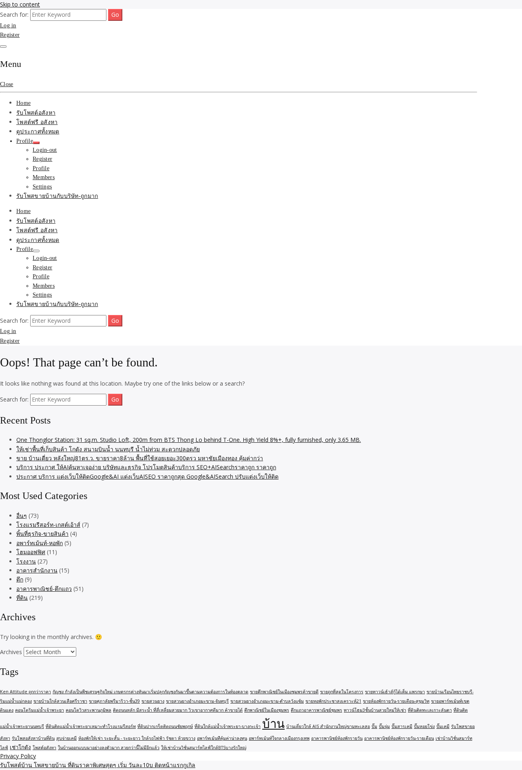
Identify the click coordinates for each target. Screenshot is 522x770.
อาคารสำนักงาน (37, 570)
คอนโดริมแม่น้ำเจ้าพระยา (39, 710)
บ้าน (273, 723)
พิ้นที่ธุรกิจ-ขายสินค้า (42, 533)
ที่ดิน (22, 597)
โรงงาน (26, 561)
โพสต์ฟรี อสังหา (37, 122)
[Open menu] (3, 46)
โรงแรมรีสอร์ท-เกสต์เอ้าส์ (48, 524)
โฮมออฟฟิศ (30, 552)
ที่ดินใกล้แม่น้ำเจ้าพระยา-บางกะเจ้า (228, 726)
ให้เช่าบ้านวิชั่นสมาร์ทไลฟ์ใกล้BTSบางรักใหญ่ (203, 747)
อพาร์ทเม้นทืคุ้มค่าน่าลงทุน (222, 738)
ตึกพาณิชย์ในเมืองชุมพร (266, 710)
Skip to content (20, 4)
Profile (24, 141)
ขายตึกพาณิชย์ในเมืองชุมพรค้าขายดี (284, 692)
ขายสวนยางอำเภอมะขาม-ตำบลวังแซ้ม (267, 701)
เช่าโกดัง (20, 747)
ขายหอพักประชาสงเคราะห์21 (333, 701)
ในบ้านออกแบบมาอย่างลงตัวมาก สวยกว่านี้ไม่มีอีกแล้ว (108, 747)
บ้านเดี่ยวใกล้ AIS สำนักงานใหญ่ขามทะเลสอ (328, 726)
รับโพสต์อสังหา (35, 113)
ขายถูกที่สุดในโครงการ (341, 692)
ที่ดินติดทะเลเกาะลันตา (430, 710)
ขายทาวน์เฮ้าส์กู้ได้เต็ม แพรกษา (395, 692)
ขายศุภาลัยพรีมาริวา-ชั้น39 (114, 701)
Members (44, 177)
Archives (11, 652)
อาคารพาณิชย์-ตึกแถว (44, 588)
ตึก (19, 579)
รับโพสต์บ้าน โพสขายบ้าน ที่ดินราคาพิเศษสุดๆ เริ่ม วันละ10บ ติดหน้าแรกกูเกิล (97, 765)
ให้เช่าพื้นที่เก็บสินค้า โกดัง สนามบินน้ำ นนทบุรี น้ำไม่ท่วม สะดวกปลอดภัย (108, 449)
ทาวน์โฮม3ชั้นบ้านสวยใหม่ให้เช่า (375, 710)
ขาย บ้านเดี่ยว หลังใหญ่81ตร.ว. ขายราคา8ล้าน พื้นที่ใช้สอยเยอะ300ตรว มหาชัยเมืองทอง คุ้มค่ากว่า (139, 458)
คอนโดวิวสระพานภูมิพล (88, 710)
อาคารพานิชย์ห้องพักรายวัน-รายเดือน (399, 738)
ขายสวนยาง (153, 701)
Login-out (45, 150)
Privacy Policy (18, 756)
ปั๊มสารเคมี (402, 726)
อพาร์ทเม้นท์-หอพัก (39, 543)
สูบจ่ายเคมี (66, 738)
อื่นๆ (21, 515)
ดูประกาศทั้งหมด (37, 132)
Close (6, 84)
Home (23, 103)
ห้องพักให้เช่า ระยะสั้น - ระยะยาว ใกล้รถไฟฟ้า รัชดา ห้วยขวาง (136, 738)
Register (10, 35)
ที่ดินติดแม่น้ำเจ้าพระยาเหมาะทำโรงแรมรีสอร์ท (91, 726)
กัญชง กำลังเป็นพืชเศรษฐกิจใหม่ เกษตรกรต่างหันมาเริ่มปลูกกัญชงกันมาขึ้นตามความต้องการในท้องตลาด (150, 692)
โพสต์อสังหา (44, 747)
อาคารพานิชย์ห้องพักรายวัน (337, 738)
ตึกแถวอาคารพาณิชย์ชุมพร (316, 710)
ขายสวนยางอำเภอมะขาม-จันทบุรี (197, 701)
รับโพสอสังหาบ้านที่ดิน (33, 738)
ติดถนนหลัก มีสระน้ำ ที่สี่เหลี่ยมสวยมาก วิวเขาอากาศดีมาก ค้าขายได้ (178, 710)
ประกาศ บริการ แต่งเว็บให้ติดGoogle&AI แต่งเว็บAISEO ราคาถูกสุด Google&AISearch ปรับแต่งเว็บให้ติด (147, 476)
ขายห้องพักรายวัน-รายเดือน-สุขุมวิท (396, 701)
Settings (42, 187)
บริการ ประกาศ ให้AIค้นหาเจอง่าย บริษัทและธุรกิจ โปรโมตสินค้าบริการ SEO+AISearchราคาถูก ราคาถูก (146, 467)
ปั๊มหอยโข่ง (424, 726)
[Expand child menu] (36, 143)
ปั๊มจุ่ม (384, 726)
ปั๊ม (374, 726)
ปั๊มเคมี (442, 726)
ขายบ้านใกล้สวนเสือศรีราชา (60, 701)
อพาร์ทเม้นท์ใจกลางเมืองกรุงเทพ (279, 738)
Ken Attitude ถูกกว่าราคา (25, 692)
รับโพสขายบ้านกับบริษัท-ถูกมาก (57, 196)
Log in (8, 25)
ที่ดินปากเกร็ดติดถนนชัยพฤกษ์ (165, 726)
